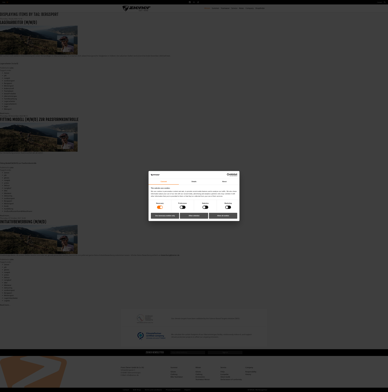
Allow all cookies (223, 215)
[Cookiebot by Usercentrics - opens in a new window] (228, 174)
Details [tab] (194, 181)
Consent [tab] (164, 181)
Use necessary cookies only (165, 215)
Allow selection (194, 215)
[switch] (183, 207)
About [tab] (224, 181)
